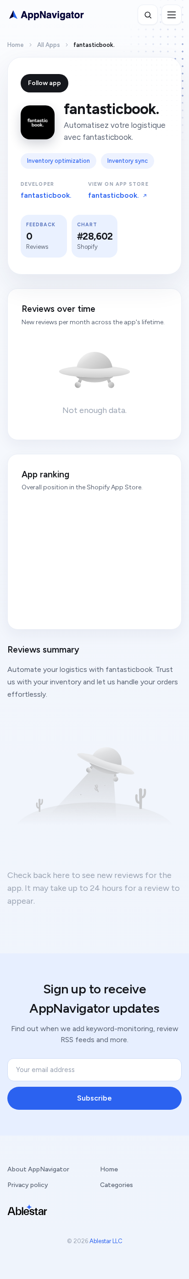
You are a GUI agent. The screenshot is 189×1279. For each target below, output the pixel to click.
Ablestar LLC (105, 1241)
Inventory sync (127, 160)
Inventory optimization (58, 160)
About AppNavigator (38, 1169)
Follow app (44, 83)
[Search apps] (148, 15)
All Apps (48, 44)
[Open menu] (171, 15)
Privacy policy (27, 1185)
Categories (116, 1185)
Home (15, 44)
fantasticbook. (46, 195)
